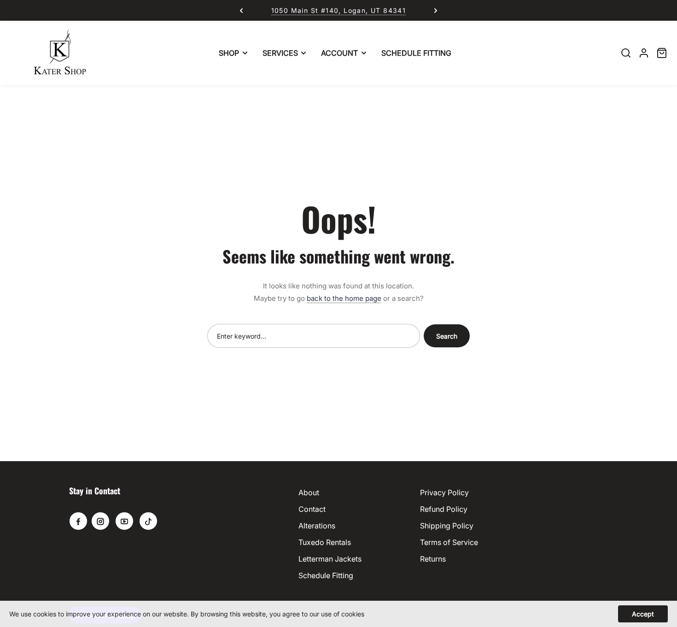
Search (446, 336)
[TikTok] (148, 521)
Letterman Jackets (330, 558)
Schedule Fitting (325, 575)
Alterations (316, 525)
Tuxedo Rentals (324, 542)
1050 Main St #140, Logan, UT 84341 (338, 10)
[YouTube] (124, 521)
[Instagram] (100, 521)
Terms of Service (449, 542)
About (308, 492)
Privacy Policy (444, 492)
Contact (312, 509)
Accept (643, 614)
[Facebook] (78, 521)
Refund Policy (443, 509)
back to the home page (344, 298)
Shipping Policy (446, 525)
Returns (433, 558)
